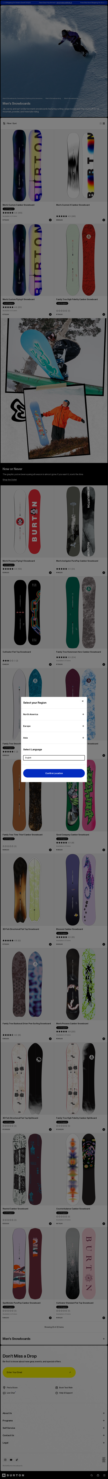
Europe (27, 726)
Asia (25, 738)
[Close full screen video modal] (82, 701)
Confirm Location (54, 773)
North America (30, 714)
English (28, 758)
